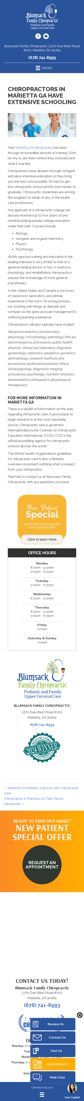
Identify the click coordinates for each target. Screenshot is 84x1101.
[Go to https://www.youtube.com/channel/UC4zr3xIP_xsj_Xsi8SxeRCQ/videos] (46, 36)
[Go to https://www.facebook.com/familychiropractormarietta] (38, 36)
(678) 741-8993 (42, 57)
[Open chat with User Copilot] (72, 1088)
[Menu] (42, 1094)
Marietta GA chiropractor (34, 147)
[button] (42, 864)
